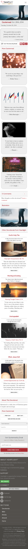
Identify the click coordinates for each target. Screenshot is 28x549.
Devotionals (6, 508)
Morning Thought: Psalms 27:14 (14, 299)
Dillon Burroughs (14, 114)
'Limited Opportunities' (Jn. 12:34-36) (14, 380)
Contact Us (7, 500)
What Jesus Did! (14, 357)
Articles (4, 515)
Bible (3, 512)
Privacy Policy (21, 453)
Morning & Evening (14, 276)
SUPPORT (4, 473)
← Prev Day (7, 415)
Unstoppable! (14, 316)
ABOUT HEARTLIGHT (9, 460)
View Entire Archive (14, 419)
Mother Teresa (14, 79)
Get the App (7, 497)
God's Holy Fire (14, 235)
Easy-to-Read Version (15, 535)
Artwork (4, 518)
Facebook (6, 493)
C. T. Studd (14, 186)
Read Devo (14, 270)
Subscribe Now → (14, 450)
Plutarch (14, 150)
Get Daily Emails (14, 488)
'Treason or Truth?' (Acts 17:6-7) (14, 340)
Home (4, 521)
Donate (4, 481)
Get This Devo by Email (10, 43)
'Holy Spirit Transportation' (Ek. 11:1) (14, 258)
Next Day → (20, 415)
